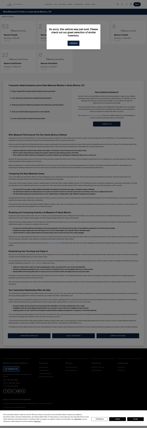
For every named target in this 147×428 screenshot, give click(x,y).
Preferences (100, 419)
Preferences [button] (37, 421)
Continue (73, 43)
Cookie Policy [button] (77, 419)
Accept (135, 419)
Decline (117, 419)
